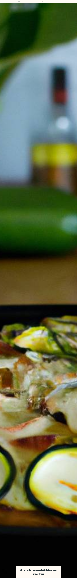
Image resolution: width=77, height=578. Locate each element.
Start (18, 1)
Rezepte (42, 1)
